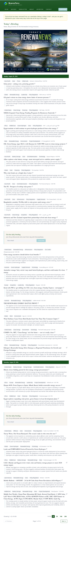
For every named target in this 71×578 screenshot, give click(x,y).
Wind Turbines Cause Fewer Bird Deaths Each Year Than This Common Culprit (31, 319)
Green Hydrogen (22, 125)
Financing (24, 110)
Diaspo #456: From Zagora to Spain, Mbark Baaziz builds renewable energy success (32, 385)
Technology (42, 156)
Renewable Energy (14, 94)
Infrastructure (20, 199)
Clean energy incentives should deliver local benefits (21, 254)
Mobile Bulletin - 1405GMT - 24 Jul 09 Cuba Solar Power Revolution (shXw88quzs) (32, 480)
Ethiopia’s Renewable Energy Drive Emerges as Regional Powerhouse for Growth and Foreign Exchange (32, 349)
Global (6, 94)
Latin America (8, 478)
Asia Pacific (7, 81)
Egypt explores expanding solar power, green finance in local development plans (30, 399)
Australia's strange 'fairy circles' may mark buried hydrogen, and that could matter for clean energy (34, 271)
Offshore (15, 431)
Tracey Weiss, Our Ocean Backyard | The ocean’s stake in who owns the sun (29, 433)
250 (65, 516)
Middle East (13, 125)
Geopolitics (24, 215)
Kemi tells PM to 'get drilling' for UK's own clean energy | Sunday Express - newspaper (33, 288)
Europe (6, 285)
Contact (49, 9)
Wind (11, 316)
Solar (13, 81)
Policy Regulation (33, 94)
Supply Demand (41, 199)
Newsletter (23, 9)
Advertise (40, 9)
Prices (18, 81)
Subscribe (63, 9)
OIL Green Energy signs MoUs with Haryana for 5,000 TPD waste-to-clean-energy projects (34, 144)
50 (57, 516)
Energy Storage (28, 367)
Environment (24, 141)
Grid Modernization (32, 156)
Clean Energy (16, 110)
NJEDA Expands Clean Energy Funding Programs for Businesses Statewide (29, 113)
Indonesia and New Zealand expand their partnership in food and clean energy (30, 217)
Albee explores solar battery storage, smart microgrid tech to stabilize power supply (32, 159)
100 (61, 516)
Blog (6, 9)
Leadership (24, 94)
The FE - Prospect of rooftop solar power (17, 186)
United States (7, 110)
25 (53, 516)
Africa (5, 125)
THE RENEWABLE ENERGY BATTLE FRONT (20, 303)
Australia (6, 267)
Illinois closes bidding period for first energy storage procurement (26, 370)
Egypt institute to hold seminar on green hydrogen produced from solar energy (30, 128)
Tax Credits (48, 249)
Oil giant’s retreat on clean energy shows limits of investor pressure (26, 97)
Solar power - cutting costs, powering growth (19, 84)
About (31, 9)
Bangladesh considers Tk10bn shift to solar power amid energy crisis (27, 202)
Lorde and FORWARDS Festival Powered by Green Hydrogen (24, 449)
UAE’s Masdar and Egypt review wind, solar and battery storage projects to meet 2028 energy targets (33, 464)
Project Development (34, 141)
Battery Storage (16, 156)
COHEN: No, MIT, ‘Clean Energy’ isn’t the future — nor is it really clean (29, 332)
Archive (13, 9)
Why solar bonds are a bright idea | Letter (18, 173)
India (5, 141)
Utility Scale (25, 81)
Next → (64, 521)
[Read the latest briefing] (35, 51)
